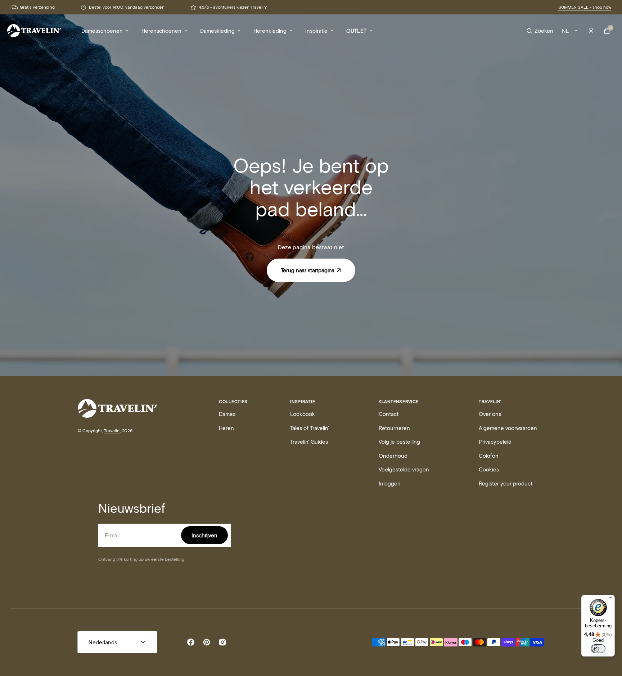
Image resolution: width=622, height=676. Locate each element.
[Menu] (610, 599)
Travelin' (112, 430)
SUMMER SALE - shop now (584, 6)
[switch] (598, 648)
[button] (540, 31)
